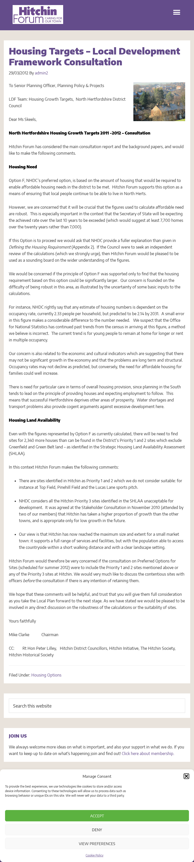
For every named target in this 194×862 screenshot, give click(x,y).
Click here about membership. (148, 753)
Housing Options (46, 675)
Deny (97, 829)
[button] (186, 776)
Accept (97, 816)
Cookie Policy (94, 855)
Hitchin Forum (38, 17)
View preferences (97, 843)
